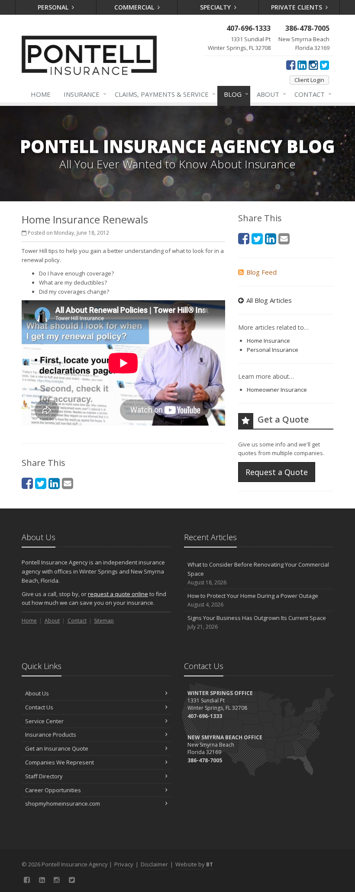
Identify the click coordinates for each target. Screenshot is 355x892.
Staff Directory (44, 776)
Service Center (44, 721)
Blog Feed (261, 272)
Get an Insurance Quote (56, 748)
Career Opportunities (53, 790)
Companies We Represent (59, 762)
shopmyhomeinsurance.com (62, 803)
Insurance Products (50, 734)
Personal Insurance (272, 350)
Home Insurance (268, 340)
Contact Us (39, 707)
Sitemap (104, 620)
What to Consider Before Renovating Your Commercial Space (258, 573)
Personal (54, 7)
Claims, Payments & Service (163, 93)
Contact (310, 93)
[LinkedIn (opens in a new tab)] (302, 64)
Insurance (83, 93)
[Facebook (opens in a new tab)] (290, 64)
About (269, 93)
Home (41, 94)
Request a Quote (276, 472)
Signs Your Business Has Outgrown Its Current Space (256, 622)
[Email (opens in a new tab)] (67, 483)
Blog (234, 93)
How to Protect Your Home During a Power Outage (252, 600)
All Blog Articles (269, 300)
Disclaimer (154, 864)
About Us (37, 693)
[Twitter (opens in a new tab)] (324, 64)
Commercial (135, 7)
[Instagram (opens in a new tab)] (313, 64)
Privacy (123, 864)
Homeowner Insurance (277, 390)
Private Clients (297, 7)
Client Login (309, 80)
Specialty (216, 7)
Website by (194, 864)
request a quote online (118, 594)
